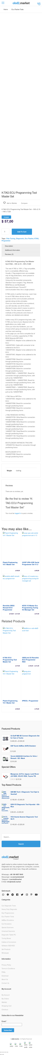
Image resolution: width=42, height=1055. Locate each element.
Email (4, 1021)
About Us (5, 979)
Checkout (5, 1009)
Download (5, 976)
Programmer (6, 241)
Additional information (12, 250)
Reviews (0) (9, 254)
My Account (6, 995)
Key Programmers (8, 913)
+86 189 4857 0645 (16, 874)
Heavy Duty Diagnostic (9, 909)
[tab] (20, 246)
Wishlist (4, 1002)
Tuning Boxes (6, 938)
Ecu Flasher (29, 238)
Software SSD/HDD (8, 945)
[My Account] (38, 3)
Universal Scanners (8, 931)
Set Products (6, 949)
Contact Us (5, 983)
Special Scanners (7, 927)
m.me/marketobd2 (17, 877)
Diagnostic (20, 238)
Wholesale (5, 953)
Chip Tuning (10, 238)
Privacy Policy (6, 965)
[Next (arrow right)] (3, 1054)
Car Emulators (6, 924)
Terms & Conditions (8, 968)
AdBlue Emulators (8, 920)
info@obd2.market (14, 881)
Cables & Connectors (9, 942)
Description (9, 246)
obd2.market (15, 1039)
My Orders (5, 999)
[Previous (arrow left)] (1, 1054)
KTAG (36, 238)
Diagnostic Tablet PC (9, 935)
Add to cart (21, 231)
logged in (18, 513)
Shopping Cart (6, 1006)
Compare (24, 203)
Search (21, 844)
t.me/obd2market (15, 879)
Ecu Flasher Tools (8, 916)
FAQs (3, 972)
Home (6, 9)
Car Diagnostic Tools (9, 906)
